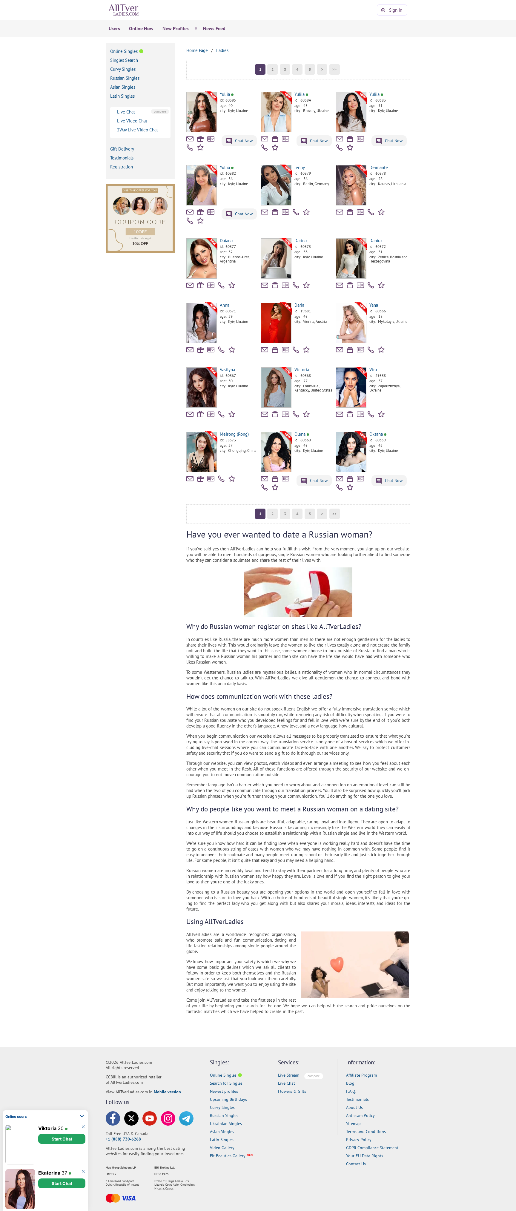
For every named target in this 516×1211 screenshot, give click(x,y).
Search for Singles (226, 1083)
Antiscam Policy (360, 1115)
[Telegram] (186, 1118)
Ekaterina (49, 1172)
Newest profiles (224, 1091)
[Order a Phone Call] (190, 147)
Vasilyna (227, 369)
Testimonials (121, 158)
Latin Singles (122, 96)
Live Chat (126, 112)
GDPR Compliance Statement (372, 1147)
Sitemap (353, 1123)
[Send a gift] (200, 138)
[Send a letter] (190, 138)
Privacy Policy (358, 1139)
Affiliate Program (361, 1075)
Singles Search (124, 60)
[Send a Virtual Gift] (210, 138)
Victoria (301, 369)
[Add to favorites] (201, 147)
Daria (299, 305)
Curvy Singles (123, 69)
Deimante (378, 167)
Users (114, 28)
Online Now (141, 28)
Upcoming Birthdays (228, 1099)
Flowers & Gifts (292, 1091)
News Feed (214, 28)
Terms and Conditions (366, 1131)
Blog (350, 1083)
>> (334, 69)
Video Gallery (222, 1147)
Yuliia (225, 94)
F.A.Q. (351, 1091)
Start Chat (62, 1138)
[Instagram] (168, 1118)
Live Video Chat (132, 121)
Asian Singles (122, 87)
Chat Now (243, 140)
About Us (354, 1107)
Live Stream (288, 1075)
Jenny (299, 167)
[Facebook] (113, 1118)
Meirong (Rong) (234, 434)
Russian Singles (124, 78)
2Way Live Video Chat (137, 130)
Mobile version (167, 1092)
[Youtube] (149, 1118)
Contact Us (356, 1164)
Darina (300, 240)
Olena (299, 434)
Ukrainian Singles (226, 1123)
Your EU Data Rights (364, 1155)
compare (160, 111)
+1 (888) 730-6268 (123, 1139)
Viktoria (47, 1128)
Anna (224, 305)
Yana (373, 305)
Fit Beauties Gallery (227, 1155)
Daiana (226, 240)
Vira (373, 369)
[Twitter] (131, 1118)
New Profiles (175, 28)
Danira (375, 240)
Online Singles (124, 51)
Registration (121, 167)
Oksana (376, 434)
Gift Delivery (122, 149)
